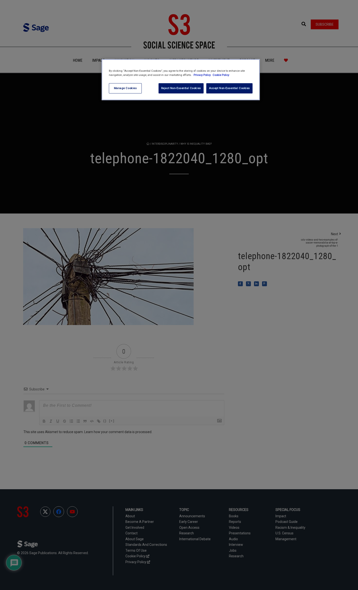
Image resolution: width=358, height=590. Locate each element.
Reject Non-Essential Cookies (181, 88)
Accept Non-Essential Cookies (229, 88)
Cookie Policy (221, 75)
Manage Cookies (125, 88)
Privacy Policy (202, 75)
